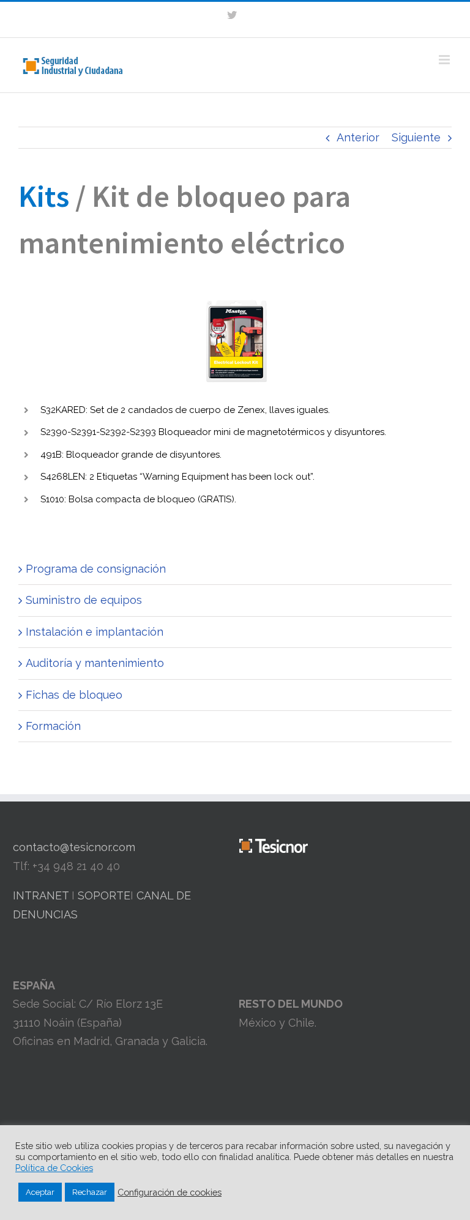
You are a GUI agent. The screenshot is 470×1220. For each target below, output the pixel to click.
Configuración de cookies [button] (170, 1192)
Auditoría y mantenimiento (95, 662)
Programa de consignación (96, 568)
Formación (53, 726)
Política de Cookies (54, 1167)
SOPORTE (104, 895)
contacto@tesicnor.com (74, 847)
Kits (43, 196)
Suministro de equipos (84, 599)
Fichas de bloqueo (74, 694)
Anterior (358, 137)
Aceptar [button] (40, 1192)
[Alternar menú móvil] (445, 59)
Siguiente (416, 137)
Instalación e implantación (94, 631)
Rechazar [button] (89, 1192)
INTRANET (41, 895)
